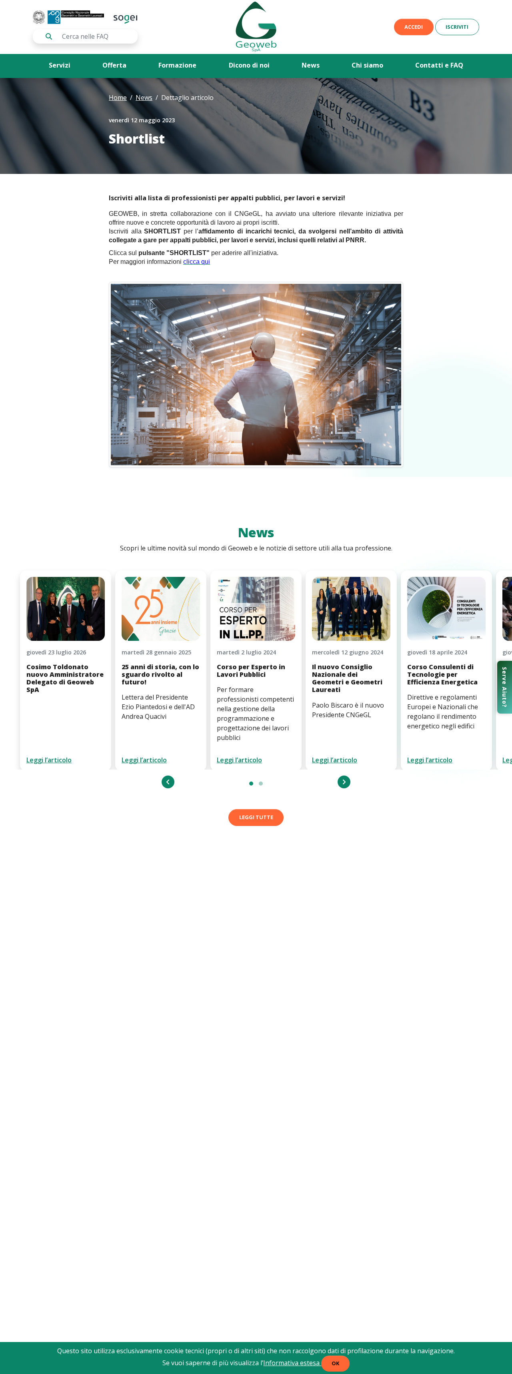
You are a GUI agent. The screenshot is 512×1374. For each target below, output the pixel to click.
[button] (251, 784)
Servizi (59, 65)
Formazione (177, 65)
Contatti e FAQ (439, 65)
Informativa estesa (292, 1362)
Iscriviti (457, 26)
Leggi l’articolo (49, 760)
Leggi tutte (256, 817)
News (311, 65)
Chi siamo (367, 65)
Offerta (114, 65)
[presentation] (168, 782)
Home (118, 97)
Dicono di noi (249, 65)
